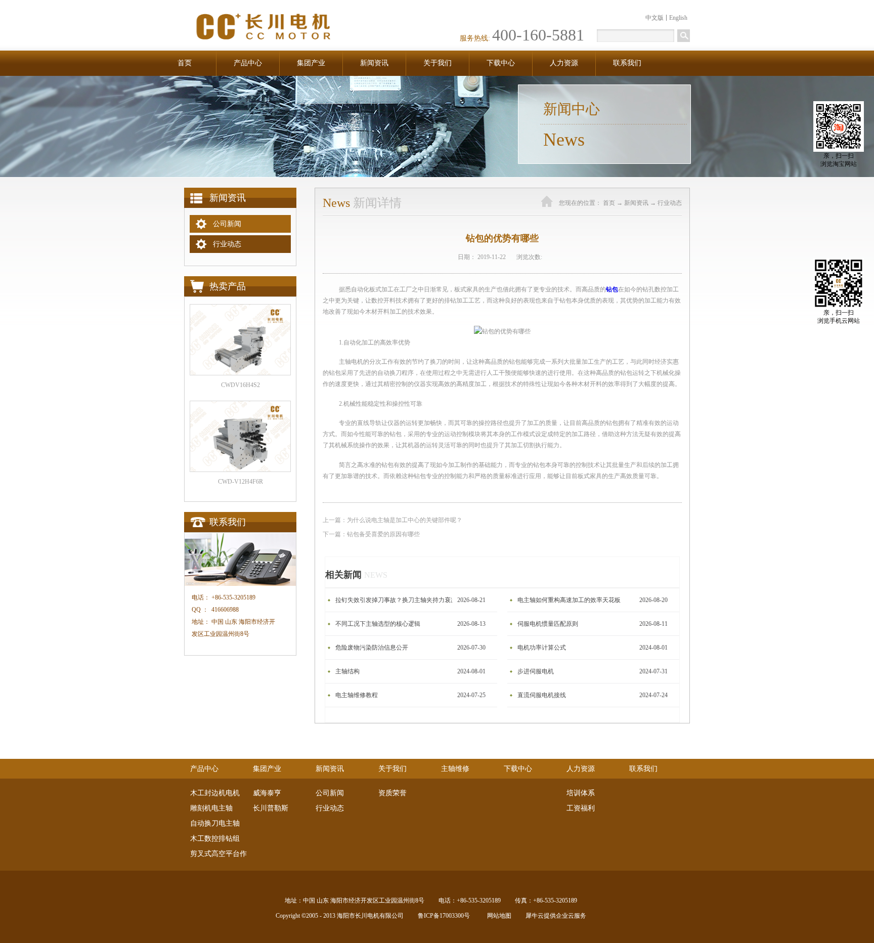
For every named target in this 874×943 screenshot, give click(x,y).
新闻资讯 (636, 202)
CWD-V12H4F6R (240, 481)
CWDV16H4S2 (240, 385)
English (678, 17)
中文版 (654, 17)
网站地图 (497, 915)
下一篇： (371, 534)
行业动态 (670, 202)
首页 (185, 63)
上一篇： (392, 520)
